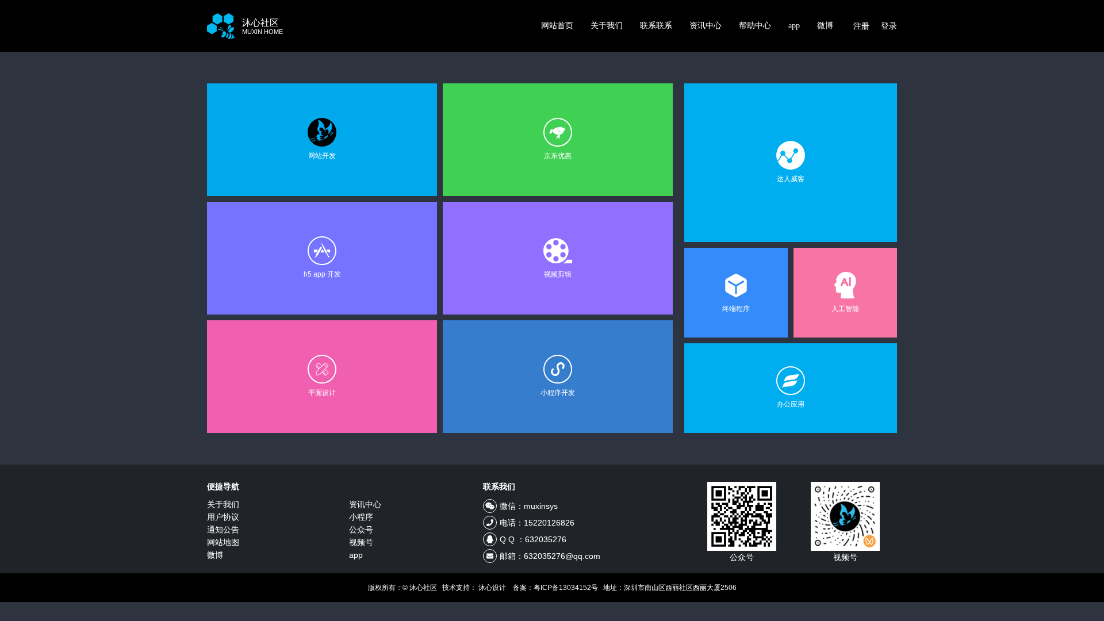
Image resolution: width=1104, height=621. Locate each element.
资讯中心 (705, 25)
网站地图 (223, 542)
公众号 (361, 529)
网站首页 (557, 25)
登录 (889, 25)
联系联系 (656, 25)
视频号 (361, 542)
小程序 (361, 517)
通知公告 (223, 529)
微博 (825, 25)
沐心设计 (492, 588)
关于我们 (607, 25)
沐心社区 (262, 26)
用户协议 (223, 517)
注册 (861, 25)
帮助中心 (755, 25)
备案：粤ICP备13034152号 (555, 588)
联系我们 (499, 486)
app (794, 25)
